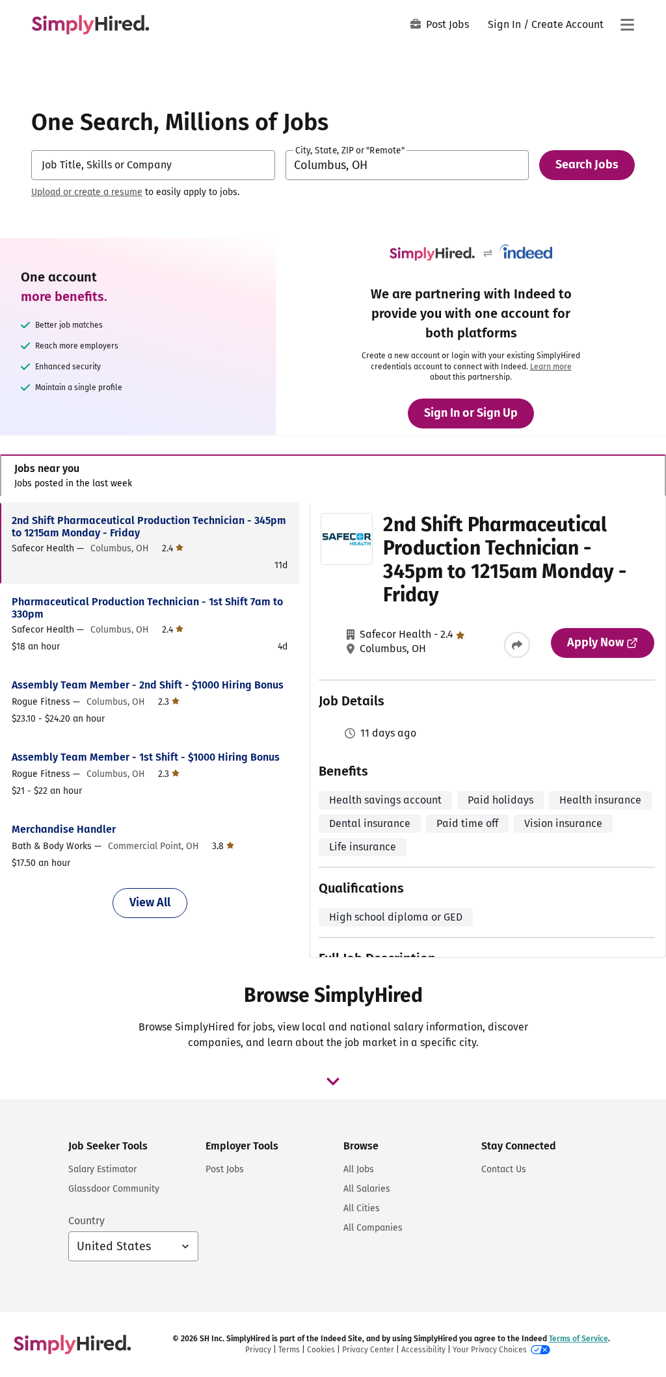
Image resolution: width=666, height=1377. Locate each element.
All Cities (361, 1208)
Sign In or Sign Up (471, 413)
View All (149, 902)
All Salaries (366, 1188)
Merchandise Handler (64, 829)
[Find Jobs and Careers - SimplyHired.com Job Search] (90, 24)
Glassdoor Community (113, 1188)
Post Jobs (447, 24)
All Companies (373, 1227)
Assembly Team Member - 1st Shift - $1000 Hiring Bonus (146, 757)
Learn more (551, 366)
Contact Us (503, 1169)
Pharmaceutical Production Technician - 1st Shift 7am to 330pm (147, 608)
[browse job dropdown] (333, 1081)
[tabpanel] (332, 730)
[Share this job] (517, 645)
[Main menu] (627, 25)
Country (86, 1220)
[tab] (333, 475)
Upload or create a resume (86, 192)
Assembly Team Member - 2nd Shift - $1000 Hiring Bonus (148, 685)
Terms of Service (578, 1338)
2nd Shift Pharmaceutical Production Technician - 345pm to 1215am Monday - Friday (149, 526)
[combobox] (153, 165)
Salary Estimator (102, 1169)
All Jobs (358, 1169)
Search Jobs (587, 164)
